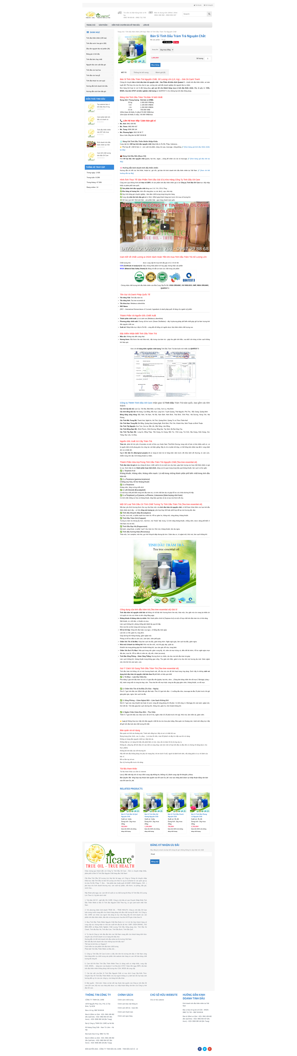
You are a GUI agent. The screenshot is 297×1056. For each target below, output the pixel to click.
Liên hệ (146, 25)
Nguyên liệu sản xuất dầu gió (96, 65)
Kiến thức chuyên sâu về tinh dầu (126, 25)
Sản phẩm (103, 25)
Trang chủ (90, 25)
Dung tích (155, 49)
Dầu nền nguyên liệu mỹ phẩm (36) (98, 49)
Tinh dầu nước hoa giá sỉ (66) (96, 43)
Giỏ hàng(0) (209, 5)
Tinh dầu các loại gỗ (93, 75)
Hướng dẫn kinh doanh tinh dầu (97, 86)
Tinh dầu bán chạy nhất (94, 59)
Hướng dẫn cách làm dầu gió (96, 91)
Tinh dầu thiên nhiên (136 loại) (96, 38)
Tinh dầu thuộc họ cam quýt (95, 81)
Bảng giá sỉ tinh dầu (93, 54)
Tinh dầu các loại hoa (93, 70)
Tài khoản (198, 5)
